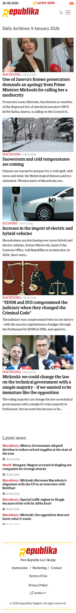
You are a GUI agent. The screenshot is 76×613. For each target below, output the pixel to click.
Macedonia (11, 74)
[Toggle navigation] (68, 12)
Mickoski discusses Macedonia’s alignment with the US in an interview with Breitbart (34, 484)
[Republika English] (20, 12)
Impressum (20, 568)
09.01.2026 (29, 75)
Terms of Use (38, 576)
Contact (56, 568)
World (6, 465)
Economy (10, 223)
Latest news (14, 438)
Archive (39, 593)
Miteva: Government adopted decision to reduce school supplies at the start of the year (37, 449)
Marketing (39, 568)
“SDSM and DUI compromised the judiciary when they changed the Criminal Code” (35, 307)
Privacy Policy (38, 585)
